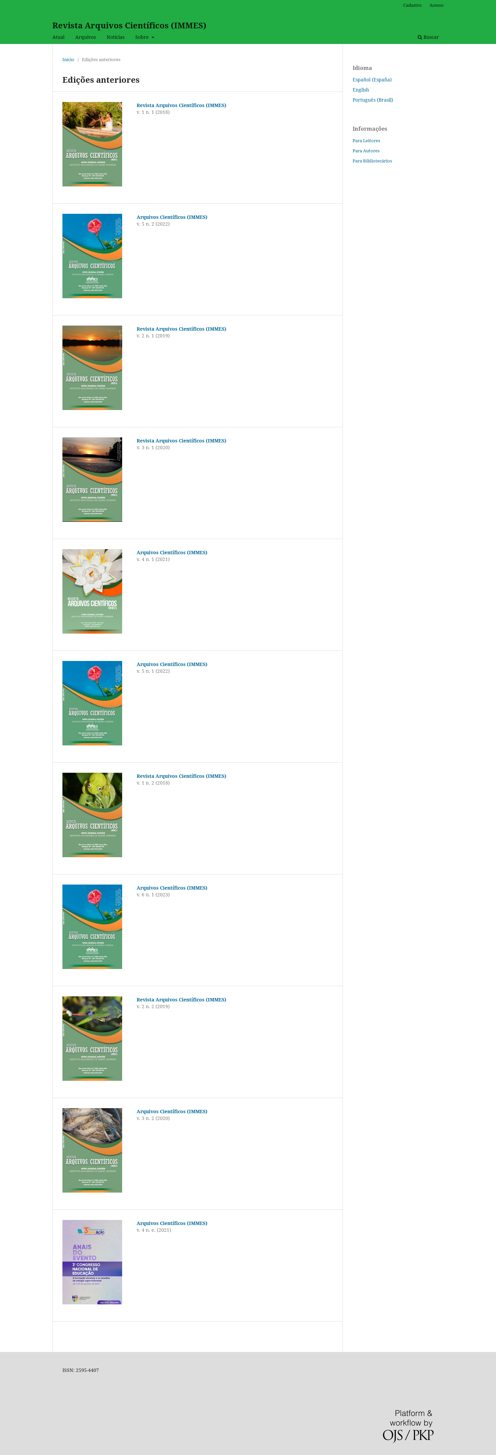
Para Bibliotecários (372, 161)
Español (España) (372, 79)
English (361, 89)
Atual (58, 37)
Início (68, 59)
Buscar (430, 37)
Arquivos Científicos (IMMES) (172, 217)
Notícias (116, 37)
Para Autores (366, 151)
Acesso (437, 5)
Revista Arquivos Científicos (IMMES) (129, 25)
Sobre (142, 37)
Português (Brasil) (373, 100)
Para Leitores (366, 140)
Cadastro (412, 5)
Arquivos (85, 37)
